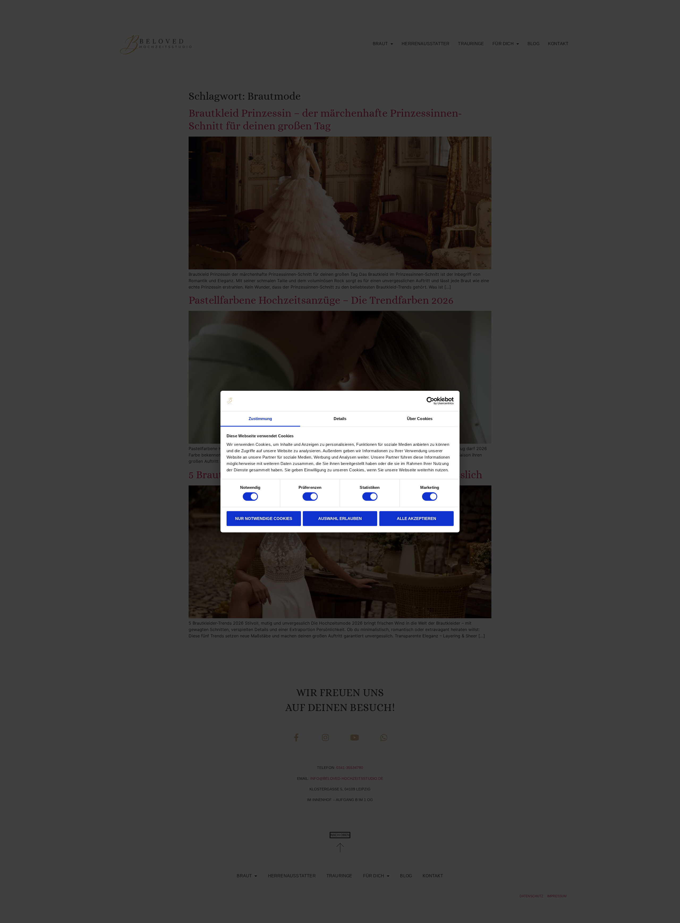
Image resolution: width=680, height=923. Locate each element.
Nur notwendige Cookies (263, 518)
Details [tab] (340, 418)
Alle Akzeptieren (416, 518)
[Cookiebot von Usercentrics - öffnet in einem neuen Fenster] (430, 401)
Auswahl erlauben (340, 518)
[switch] (310, 496)
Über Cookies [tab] (419, 418)
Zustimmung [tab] (260, 418)
